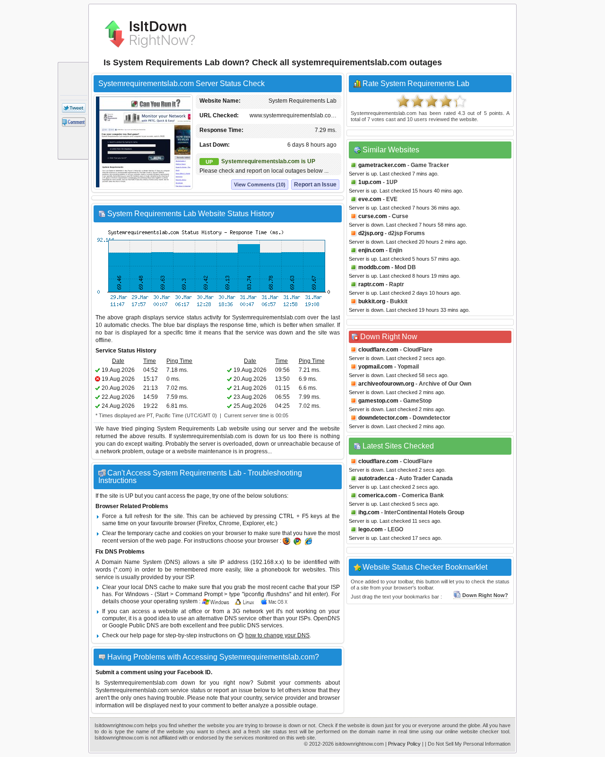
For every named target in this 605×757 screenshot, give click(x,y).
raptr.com (371, 284)
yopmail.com (375, 366)
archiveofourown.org (386, 383)
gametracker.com (382, 165)
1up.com (369, 182)
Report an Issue (315, 184)
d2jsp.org (370, 233)
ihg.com (369, 512)
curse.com (372, 216)
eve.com (369, 199)
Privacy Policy (404, 744)
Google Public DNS (134, 625)
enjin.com (371, 250)
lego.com (370, 529)
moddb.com (374, 267)
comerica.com (377, 495)
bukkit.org (371, 301)
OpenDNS (326, 618)
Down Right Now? (485, 595)
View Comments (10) (259, 184)
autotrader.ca (376, 478)
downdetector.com (383, 417)
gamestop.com (378, 400)
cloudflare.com (378, 349)
